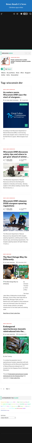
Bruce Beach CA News (16, 4)
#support (27, 73)
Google (9, 404)
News (5, 406)
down (8, 402)
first (2, 404)
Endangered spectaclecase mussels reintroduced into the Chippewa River (14, 330)
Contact (21, 402)
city (12, 406)
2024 (7, 404)
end (15, 408)
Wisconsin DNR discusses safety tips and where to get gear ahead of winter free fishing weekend (15, 155)
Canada (24, 408)
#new (18, 73)
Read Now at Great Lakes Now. (11, 313)
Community (13, 404)
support (29, 404)
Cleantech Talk (4, 402)
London (7, 408)
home (24, 402)
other (19, 406)
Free (1, 406)
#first (22, 73)
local (8, 406)
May (18, 402)
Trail (26, 406)
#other (3, 75)
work (18, 408)
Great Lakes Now (7, 254)
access (26, 404)
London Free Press (15, 57)
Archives (3, 415)
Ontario (21, 406)
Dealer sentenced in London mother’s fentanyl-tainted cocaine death (21, 61)
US (28, 402)
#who (8, 75)
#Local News (11, 73)
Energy (8, 410)
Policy (26, 402)
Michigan (17, 404)
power (16, 406)
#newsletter (14, 75)
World (28, 406)
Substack (20, 408)
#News (3, 73)
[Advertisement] (16, 33)
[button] (29, 53)
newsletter (22, 404)
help (16, 402)
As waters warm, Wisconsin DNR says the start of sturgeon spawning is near (14, 96)
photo (14, 406)
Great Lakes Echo (7, 323)
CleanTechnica (3, 410)
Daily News (11, 402)
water (24, 406)
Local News (12, 408)
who (14, 402)
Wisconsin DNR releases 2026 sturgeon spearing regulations (15, 203)
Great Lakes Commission (9, 89)
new (10, 406)
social (4, 404)
